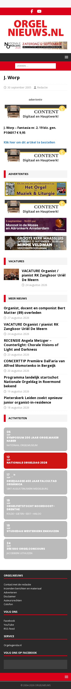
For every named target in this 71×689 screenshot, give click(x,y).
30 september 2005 (19, 87)
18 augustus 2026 (18, 407)
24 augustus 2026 (36, 285)
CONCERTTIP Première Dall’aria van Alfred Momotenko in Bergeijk (34, 363)
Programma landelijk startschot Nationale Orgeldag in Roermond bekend (32, 381)
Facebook (9, 620)
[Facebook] (32, 11)
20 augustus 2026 (18, 370)
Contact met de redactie (17, 584)
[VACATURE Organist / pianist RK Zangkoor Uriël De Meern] (11, 274)
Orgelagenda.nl (13, 645)
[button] (66, 57)
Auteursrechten (13, 600)
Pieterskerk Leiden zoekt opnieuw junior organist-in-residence (33, 399)
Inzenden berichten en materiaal (22, 588)
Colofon (8, 604)
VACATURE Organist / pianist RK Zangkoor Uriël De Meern (44, 275)
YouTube (9, 624)
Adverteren (10, 592)
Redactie (42, 87)
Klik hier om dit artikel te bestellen (29, 142)
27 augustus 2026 (18, 318)
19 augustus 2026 (18, 391)
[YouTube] (39, 11)
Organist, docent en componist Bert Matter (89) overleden (34, 310)
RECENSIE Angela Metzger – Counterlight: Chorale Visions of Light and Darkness (31, 345)
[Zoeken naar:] (35, 66)
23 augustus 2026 (18, 354)
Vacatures (16, 261)
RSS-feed (9, 628)
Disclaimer (10, 596)
